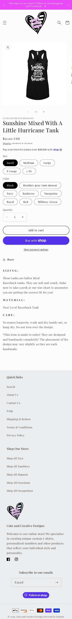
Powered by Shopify (54, 616)
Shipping (7, 143)
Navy (10, 193)
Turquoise (51, 193)
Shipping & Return (18, 419)
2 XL (29, 171)
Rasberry (29, 193)
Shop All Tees (15, 458)
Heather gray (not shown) (40, 185)
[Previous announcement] (3, 4)
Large (47, 163)
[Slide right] (43, 111)
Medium (28, 163)
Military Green (47, 202)
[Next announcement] (68, 4)
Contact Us (13, 403)
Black (10, 185)
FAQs (10, 411)
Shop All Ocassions (18, 482)
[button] (5, 23)
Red (25, 202)
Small (10, 163)
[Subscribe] (57, 582)
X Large (12, 171)
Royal (10, 202)
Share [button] (10, 259)
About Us (12, 394)
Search (11, 386)
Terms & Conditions (19, 427)
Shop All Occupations (20, 490)
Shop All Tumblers (18, 466)
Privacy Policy (15, 435)
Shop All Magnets (17, 474)
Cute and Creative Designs (29, 616)
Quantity (8, 209)
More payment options (36, 249)
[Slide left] (28, 111)
